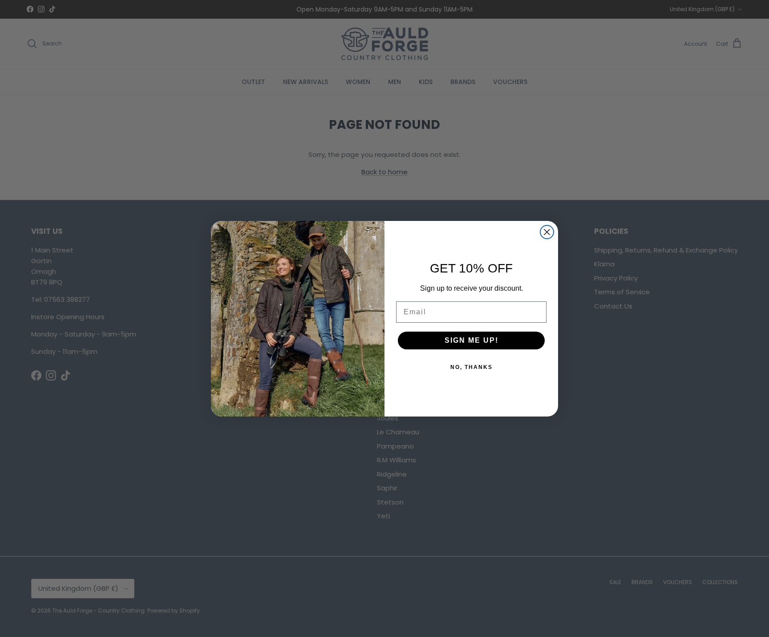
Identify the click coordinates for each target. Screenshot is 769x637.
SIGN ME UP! (471, 340)
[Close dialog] (547, 232)
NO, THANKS (471, 367)
